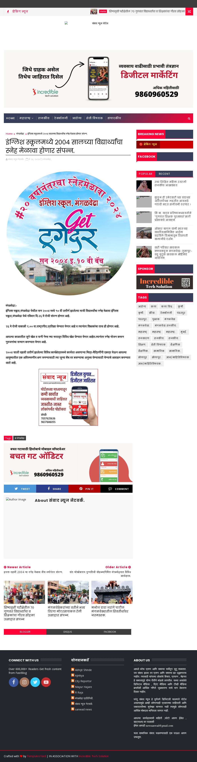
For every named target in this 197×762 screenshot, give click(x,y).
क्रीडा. (152, 313)
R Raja (79, 692)
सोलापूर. (157, 357)
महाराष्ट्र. (171, 332)
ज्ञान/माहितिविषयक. (150, 363)
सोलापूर (142, 357)
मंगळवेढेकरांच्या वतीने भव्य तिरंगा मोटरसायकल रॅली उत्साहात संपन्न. (66, 611)
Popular (146, 174)
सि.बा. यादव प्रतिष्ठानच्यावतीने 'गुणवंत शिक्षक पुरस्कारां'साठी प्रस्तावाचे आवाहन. (173, 216)
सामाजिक (159, 351)
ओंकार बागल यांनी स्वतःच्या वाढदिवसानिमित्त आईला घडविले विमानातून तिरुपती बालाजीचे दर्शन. (171, 234)
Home (10, 118)
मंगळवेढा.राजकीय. (166, 325)
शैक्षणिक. (143, 351)
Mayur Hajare (83, 687)
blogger (25, 631)
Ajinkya (79, 675)
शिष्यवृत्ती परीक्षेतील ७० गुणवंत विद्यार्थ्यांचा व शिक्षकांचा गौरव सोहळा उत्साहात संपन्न (141, 11)
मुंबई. (184, 332)
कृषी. (141, 313)
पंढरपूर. (143, 319)
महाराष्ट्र (25, 118)
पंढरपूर (181, 313)
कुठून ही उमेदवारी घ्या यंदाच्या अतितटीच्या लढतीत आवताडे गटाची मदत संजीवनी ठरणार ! (173, 201)
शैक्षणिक (175, 344)
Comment (122, 489)
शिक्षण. (142, 344)
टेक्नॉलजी (61, 118)
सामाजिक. (175, 351)
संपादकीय (114, 118)
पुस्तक (156, 319)
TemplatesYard (36, 756)
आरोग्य (77, 118)
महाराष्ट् (142, 332)
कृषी (180, 306)
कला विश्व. (167, 306)
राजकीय (44, 118)
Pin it (89, 489)
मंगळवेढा (88, 11)
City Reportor (83, 681)
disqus (67, 631)
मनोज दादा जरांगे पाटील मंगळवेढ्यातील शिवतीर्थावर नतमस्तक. (109, 611)
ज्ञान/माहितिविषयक (177, 357)
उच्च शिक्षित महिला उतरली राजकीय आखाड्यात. (171, 183)
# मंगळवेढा (19, 438)
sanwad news (83, 709)
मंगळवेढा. (144, 325)
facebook (110, 631)
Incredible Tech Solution (94, 756)
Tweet (25, 489)
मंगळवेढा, (47, 159)
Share (57, 489)
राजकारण (143, 338)
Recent (164, 174)
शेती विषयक (94, 118)
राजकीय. (174, 338)
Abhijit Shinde (83, 670)
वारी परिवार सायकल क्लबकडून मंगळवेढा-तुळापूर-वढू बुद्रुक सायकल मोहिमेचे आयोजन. (174, 253)
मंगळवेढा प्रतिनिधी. (84, 698)
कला (153, 306)
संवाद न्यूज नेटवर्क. (84, 704)
